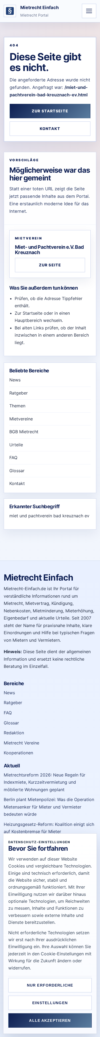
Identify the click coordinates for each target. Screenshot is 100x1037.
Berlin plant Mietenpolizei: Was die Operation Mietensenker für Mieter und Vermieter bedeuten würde (49, 807)
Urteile (16, 444)
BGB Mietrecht (23, 431)
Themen (17, 405)
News (15, 380)
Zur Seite (50, 265)
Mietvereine (21, 418)
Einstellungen (50, 1003)
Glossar (17, 470)
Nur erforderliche (50, 985)
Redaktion (14, 732)
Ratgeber (18, 393)
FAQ (13, 457)
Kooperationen (18, 752)
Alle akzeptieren (50, 1020)
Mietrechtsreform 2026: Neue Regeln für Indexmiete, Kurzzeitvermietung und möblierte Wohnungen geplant (44, 782)
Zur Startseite (50, 111)
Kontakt (50, 128)
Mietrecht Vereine (21, 743)
